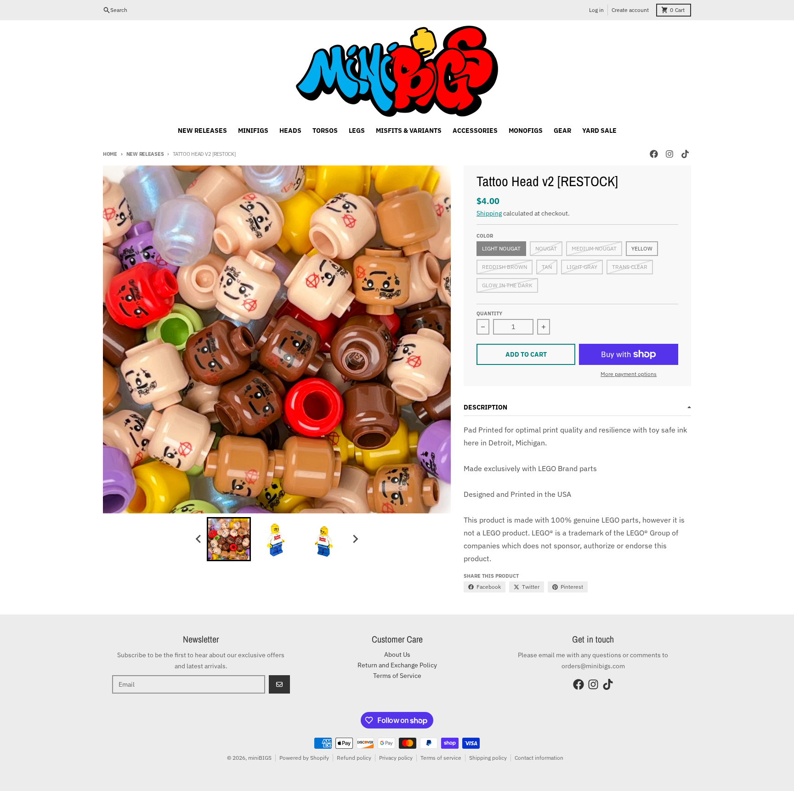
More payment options (629, 373)
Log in (596, 9)
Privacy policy (396, 757)
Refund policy (354, 757)
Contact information (539, 757)
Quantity (489, 313)
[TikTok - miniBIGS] (685, 154)
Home (110, 154)
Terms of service (440, 757)
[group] (229, 539)
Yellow (641, 248)
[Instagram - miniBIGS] (669, 154)
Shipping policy (488, 757)
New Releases (145, 154)
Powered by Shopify (304, 757)
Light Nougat (501, 248)
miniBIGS (260, 757)
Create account (630, 9)
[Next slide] (354, 539)
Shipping (489, 213)
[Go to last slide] (198, 539)
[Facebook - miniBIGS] (654, 154)
